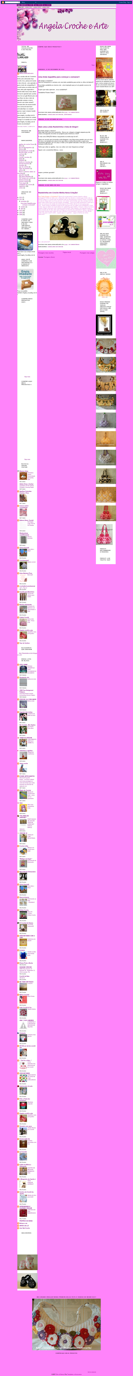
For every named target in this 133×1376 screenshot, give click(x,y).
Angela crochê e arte (26, 630)
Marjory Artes (24, 471)
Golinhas (21, 160)
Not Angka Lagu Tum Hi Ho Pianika (31, 523)
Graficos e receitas (24, 162)
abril (22, 209)
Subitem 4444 (45, 7)
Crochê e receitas (24, 157)
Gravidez (21, 165)
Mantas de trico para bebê (32, 1196)
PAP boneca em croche (26, 178)
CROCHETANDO (25, 1073)
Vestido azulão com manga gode (32, 953)
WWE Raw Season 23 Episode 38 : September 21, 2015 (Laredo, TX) (27, 970)
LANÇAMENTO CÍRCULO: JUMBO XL (32, 741)
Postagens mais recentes (46, 253)
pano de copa (23, 175)
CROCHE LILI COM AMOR (28, 699)
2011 (20, 199)
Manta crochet (32, 562)
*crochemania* (24, 560)
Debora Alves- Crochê (26, 520)
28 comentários (74, 244)
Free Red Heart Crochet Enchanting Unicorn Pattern (27, 694)
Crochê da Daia (24, 976)
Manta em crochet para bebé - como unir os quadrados (31, 795)
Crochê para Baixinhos (27, 592)
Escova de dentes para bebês (31, 595)
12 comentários (74, 178)
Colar (20, 155)
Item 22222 (29, 5)
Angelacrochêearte (26, 73)
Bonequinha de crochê (25, 151)
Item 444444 (47, 5)
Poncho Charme (24, 181)
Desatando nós (24, 677)
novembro (24, 201)
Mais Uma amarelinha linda (31, 806)
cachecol (21, 154)
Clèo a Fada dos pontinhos (25, 1099)
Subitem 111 (20, 7)
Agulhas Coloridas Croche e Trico (25, 492)
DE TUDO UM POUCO (26, 982)
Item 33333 (37, 5)
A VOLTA (30, 983)
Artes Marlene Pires (26, 573)
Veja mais (27, 376)
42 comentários (74, 112)
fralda (20, 159)
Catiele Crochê (24, 617)
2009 (20, 212)
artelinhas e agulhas (26, 750)
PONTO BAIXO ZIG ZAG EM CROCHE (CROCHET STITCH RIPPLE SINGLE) (28, 824)
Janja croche (24, 763)
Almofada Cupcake (30, 1103)
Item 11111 (21, 5)
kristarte (22, 950)
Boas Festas (31, 996)
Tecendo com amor (26, 1126)
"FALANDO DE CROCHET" (24, 816)
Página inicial (67, 252)
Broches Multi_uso (24, 152)
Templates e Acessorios (74, 1374)
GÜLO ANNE (24, 664)
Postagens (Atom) (49, 257)
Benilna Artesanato (26, 604)
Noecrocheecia (24, 897)
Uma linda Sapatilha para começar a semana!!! (28, 204)
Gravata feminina (24, 163)
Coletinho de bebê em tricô (31, 714)
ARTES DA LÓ (24, 1226)
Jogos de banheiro (24, 168)
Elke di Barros (60, 1374)
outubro (23, 207)
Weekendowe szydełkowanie (24, 534)
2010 (20, 210)
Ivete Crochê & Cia (25, 1007)
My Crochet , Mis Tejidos (27, 725)
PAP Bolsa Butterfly (25, 176)
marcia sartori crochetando (24, 506)
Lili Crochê (23, 1152)
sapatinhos (22, 186)
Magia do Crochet (25, 790)
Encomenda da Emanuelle (32, 861)
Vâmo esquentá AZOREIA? (31, 1182)
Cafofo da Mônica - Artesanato (26, 1165)
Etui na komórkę (30, 537)
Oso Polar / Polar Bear (31, 727)
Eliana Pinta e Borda (26, 963)
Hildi (21, 803)
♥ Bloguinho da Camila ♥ (28, 1179)
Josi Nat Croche (25, 1228)
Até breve (22, 978)
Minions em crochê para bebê (31, 849)
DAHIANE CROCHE (26, 967)
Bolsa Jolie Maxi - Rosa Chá (31, 620)
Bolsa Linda (31, 701)
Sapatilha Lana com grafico (32, 632)
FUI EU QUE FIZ (25, 1139)
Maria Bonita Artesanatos (28, 872)
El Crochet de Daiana (26, 923)
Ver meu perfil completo (26, 126)
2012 (20, 197)
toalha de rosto (32, 679)
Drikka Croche (24, 910)
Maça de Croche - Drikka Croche (32, 913)
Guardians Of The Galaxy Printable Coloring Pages (27, 486)
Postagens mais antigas (87, 253)
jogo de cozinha (23, 167)
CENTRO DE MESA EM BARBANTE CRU (31, 1170)
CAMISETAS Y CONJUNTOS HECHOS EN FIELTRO (32, 1024)
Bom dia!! (30, 575)
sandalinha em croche (25, 184)
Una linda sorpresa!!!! (31, 925)
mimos (21, 170)
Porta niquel (22, 183)
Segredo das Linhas (26, 712)
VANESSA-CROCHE (26, 738)
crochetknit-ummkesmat (27, 586)
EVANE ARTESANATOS (27, 776)
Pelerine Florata (23, 180)
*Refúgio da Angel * (26, 859)
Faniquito (23, 1033)
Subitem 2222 (28, 7)
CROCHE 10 (23, 833)
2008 (20, 214)
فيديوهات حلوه (23, 587)
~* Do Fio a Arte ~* (25, 1060)
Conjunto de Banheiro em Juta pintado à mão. (32, 608)
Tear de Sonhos (25, 643)
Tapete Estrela (32, 1009)
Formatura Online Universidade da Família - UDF (31, 476)
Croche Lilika (24, 846)
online (19, 136)
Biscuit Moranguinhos (25, 147)
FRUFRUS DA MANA (26, 1221)
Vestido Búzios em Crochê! (32, 1128)
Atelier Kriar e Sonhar (26, 484)
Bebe (20, 146)
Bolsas (21, 149)
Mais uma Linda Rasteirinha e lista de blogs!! (58, 127)
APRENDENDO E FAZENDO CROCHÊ (26, 1207)
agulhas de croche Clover (26, 144)
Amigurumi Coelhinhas (31, 753)
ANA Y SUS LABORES (27, 1020)
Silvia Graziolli (24, 547)
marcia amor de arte (26, 1086)
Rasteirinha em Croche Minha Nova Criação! (58, 193)
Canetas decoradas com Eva (32, 1142)
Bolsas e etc (23, 1223)
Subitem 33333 (37, 7)
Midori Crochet (24, 994)
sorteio (21, 188)
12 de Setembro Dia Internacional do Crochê (31, 1064)
